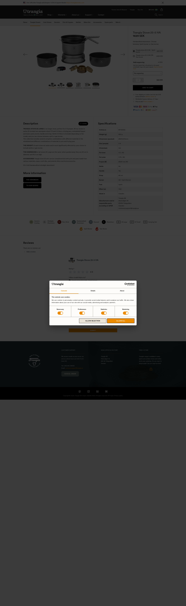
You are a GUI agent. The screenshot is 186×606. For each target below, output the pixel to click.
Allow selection (92, 321)
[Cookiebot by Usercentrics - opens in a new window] (126, 284)
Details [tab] (93, 291)
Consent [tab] (64, 291)
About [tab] (122, 291)
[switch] (82, 313)
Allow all (120, 321)
